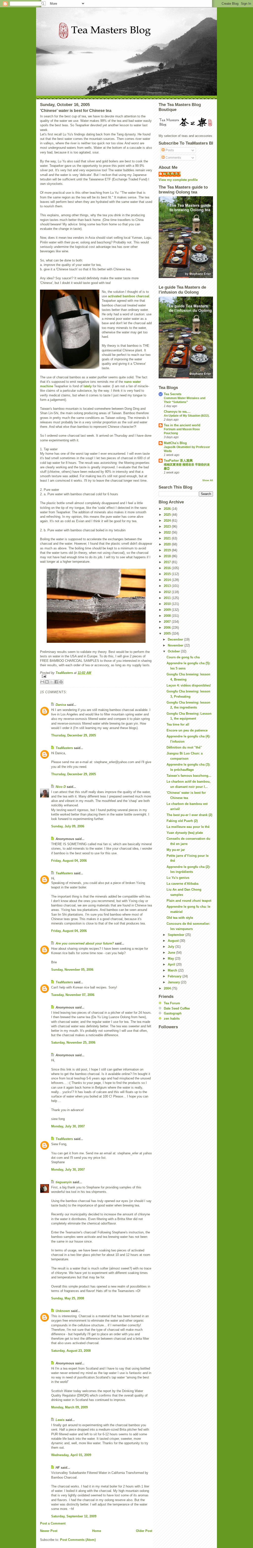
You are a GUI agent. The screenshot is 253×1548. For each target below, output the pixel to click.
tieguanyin (64, 1182)
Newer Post (48, 1531)
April (172, 964)
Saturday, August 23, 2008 (71, 1351)
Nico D (61, 787)
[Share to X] (51, 681)
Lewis (60, 1420)
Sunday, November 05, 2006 (72, 969)
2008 (168, 616)
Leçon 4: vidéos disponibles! (189, 685)
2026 (168, 509)
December (176, 639)
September (176, 935)
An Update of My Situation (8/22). (187, 415)
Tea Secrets (172, 394)
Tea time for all (178, 724)
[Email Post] (96, 676)
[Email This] (42, 681)
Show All (207, 480)
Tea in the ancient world (182, 425)
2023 (168, 526)
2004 (168, 988)
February (175, 976)
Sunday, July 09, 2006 (67, 826)
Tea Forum (172, 1003)
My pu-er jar (176, 850)
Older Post (144, 1531)
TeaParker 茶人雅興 (178, 460)
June (172, 952)
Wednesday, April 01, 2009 (71, 1455)
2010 (168, 604)
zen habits (172, 1018)
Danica (61, 705)
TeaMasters (64, 748)
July (171, 946)
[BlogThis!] (46, 681)
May (171, 958)
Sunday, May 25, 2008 (67, 1298)
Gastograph (173, 1013)
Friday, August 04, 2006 (69, 860)
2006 (168, 627)
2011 (168, 598)
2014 (168, 580)
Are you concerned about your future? (85, 943)
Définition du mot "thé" (184, 747)
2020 (168, 544)
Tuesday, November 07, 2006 (72, 995)
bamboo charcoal (136, 296)
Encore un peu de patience (187, 730)
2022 (168, 532)
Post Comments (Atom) (78, 1540)
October (174, 651)
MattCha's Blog (175, 443)
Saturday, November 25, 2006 (73, 1042)
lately (88, 386)
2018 (168, 556)
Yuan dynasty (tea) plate (185, 833)
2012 (168, 592)
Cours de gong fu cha (183, 657)
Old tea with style (180, 918)
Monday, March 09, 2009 (69, 1407)
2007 (168, 622)
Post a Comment (52, 1523)
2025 (168, 514)
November (176, 645)
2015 (168, 574)
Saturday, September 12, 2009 (73, 1516)
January (174, 982)
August (174, 941)
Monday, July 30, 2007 (68, 1126)
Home (96, 1531)
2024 (168, 520)
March (173, 970)
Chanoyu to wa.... (177, 411)
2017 (168, 562)
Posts (169, 150)
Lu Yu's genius (178, 878)
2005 (168, 633)
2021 (168, 538)
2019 (168, 550)
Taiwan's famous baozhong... (189, 775)
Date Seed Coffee (177, 1008)
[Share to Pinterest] (61, 681)
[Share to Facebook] (56, 681)
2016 (168, 568)
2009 (168, 610)
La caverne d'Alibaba (182, 883)
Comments (173, 157)
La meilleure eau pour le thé (188, 827)
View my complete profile (178, 180)
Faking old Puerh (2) (182, 821)
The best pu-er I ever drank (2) (189, 815)
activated (115, 296)
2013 (168, 586)
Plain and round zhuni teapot (189, 901)
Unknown (63, 1311)
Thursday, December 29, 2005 (73, 735)
